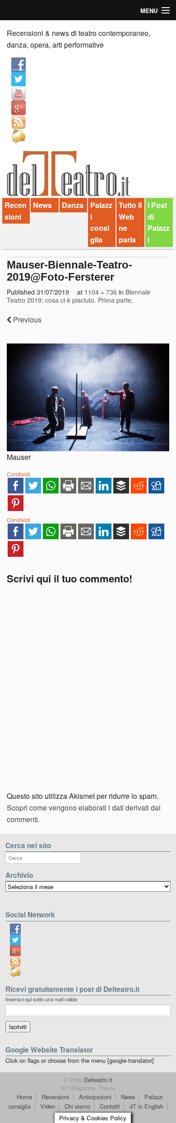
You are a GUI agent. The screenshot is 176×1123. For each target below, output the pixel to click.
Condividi (18, 474)
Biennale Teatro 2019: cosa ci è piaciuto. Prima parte (78, 295)
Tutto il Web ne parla (130, 222)
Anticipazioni (95, 1096)
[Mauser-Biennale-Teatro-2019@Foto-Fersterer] (88, 397)
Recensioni (16, 211)
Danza (72, 205)
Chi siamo (77, 1106)
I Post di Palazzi (159, 222)
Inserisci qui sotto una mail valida (41, 999)
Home (24, 1096)
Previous (26, 319)
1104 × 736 (100, 291)
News (42, 205)
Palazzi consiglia (101, 222)
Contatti (110, 1106)
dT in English (146, 1106)
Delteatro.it (97, 1079)
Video (47, 1106)
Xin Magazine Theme (88, 1088)
